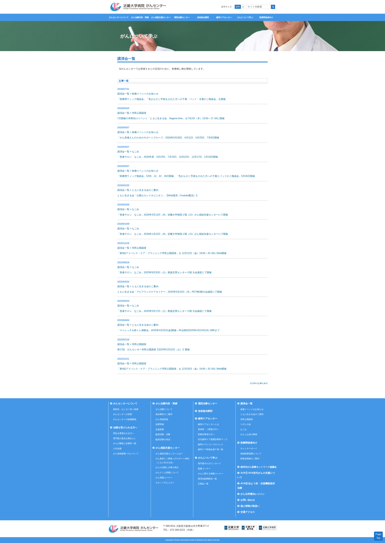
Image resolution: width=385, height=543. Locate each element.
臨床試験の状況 (163, 439)
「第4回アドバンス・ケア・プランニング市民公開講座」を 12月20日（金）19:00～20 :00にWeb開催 (171, 368)
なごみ (135, 151)
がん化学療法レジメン (252, 494)
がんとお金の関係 (248, 434)
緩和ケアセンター (224, 17)
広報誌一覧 (203, 483)
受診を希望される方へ (123, 433)
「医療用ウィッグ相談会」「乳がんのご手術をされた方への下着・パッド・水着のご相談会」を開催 (171, 99)
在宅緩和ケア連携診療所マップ (212, 439)
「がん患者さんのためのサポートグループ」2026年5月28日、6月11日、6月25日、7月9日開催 (168, 137)
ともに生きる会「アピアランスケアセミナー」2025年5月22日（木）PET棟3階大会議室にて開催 (169, 292)
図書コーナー (204, 468)
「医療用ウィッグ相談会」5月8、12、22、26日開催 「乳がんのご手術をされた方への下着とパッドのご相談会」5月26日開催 (186, 176)
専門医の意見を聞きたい (124, 438)
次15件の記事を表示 (259, 383)
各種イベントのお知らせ (145, 93)
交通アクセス (247, 512)
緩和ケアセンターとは (208, 424)
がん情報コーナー (164, 477)
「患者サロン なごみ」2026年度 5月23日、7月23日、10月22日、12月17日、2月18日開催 (167, 157)
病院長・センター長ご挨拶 (125, 409)
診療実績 (160, 424)
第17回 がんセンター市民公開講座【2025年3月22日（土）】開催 (153, 349)
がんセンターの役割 (122, 414)
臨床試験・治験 (163, 434)
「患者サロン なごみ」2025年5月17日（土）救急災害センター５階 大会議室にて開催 (164, 311)
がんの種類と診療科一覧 (124, 443)
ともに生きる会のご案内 (145, 190)
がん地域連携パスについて (125, 453)
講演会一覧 (123, 93)
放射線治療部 (203, 17)
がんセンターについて (119, 17)
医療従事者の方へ (206, 434)
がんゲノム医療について (167, 472)
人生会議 (117, 448)
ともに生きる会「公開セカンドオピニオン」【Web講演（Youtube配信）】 (158, 195)
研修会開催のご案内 (249, 458)
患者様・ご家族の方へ (208, 429)
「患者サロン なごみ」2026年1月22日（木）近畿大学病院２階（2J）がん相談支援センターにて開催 (172, 234)
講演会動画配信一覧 (207, 478)
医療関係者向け (266, 17)
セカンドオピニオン (165, 482)
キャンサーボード (248, 448)
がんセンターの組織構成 (124, 419)
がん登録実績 (162, 419)
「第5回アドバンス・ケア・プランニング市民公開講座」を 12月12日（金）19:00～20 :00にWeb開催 (171, 253)
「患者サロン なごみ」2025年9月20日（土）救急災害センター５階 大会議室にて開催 (164, 272)
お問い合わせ (247, 500)
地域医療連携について (250, 453)
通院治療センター (182, 17)
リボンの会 (245, 424)
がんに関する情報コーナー (210, 473)
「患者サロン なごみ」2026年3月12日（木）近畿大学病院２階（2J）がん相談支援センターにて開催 (172, 214)
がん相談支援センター (161, 17)
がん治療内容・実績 (140, 17)
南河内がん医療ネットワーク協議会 (258, 467)
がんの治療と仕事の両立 (167, 467)
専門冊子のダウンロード (209, 463)
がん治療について (164, 409)
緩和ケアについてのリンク (210, 444)
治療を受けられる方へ (125, 427)
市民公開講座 (139, 113)
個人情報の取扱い (250, 506)
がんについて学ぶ (245, 17)
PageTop (378, 536)
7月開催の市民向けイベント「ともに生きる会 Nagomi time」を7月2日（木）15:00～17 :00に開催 (171, 118)
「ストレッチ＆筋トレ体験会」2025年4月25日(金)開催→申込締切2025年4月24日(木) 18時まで (168, 330)
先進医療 (160, 429)
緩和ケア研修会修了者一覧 (210, 449)
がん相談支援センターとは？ (169, 453)
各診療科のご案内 (164, 414)
